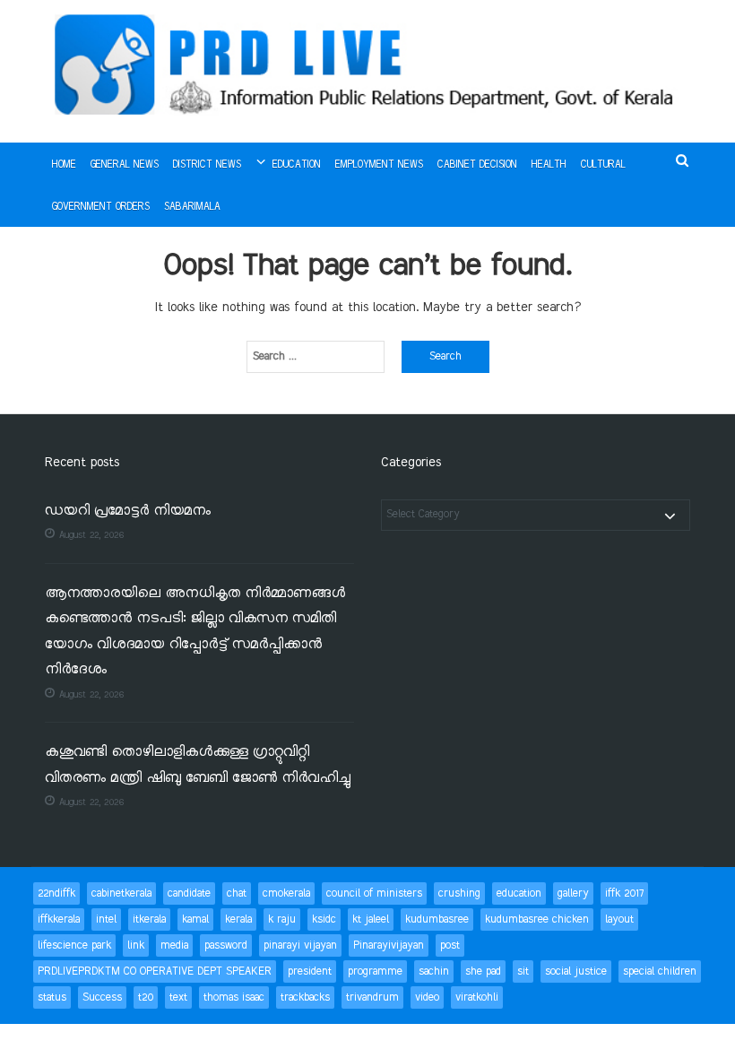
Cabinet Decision (477, 165)
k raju (282, 919)
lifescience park (74, 945)
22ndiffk (56, 893)
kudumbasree (437, 919)
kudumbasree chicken (537, 919)
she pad (483, 971)
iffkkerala (59, 919)
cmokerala (286, 893)
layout (619, 919)
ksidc (324, 919)
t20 (145, 997)
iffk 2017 (624, 893)
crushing (459, 893)
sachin (434, 971)
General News (125, 165)
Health (549, 165)
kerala (238, 919)
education (519, 893)
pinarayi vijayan (300, 945)
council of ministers (374, 893)
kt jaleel (370, 919)
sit (523, 971)
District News (207, 165)
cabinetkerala (121, 893)
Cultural (603, 165)
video (427, 997)
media (174, 945)
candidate (189, 893)
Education (296, 165)
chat (236, 893)
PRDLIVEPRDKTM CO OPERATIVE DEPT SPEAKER (155, 971)
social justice (576, 971)
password (225, 945)
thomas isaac (233, 997)
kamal (195, 919)
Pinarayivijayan (388, 945)
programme (375, 971)
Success (102, 997)
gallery (573, 893)
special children (659, 971)
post (450, 945)
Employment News (379, 165)
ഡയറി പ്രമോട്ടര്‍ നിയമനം (128, 511)
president (310, 971)
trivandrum (372, 997)
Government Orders (101, 207)
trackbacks (305, 997)
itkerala (149, 919)
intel (106, 919)
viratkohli (476, 997)
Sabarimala (192, 207)
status (52, 997)
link (135, 945)
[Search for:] (315, 357)
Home (64, 165)
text (178, 997)
